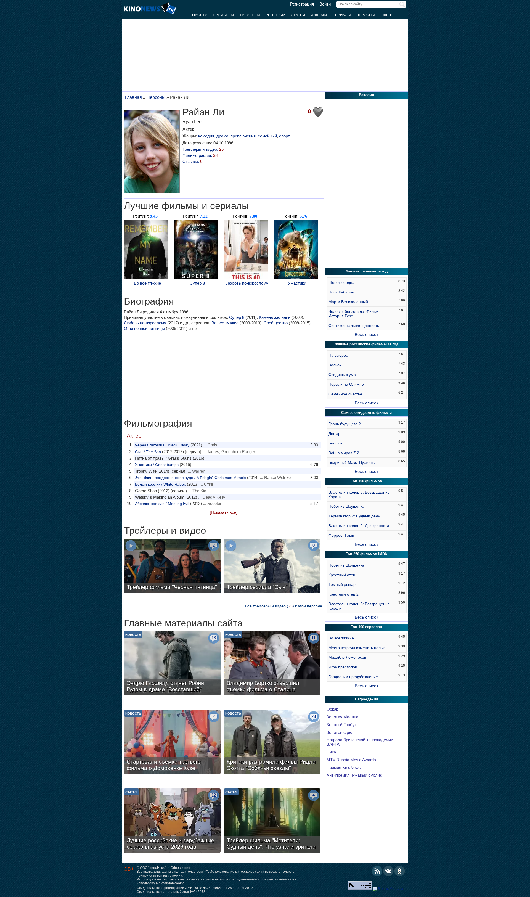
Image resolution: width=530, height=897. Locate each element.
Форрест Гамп (341, 535)
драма (222, 136)
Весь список (366, 334)
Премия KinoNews (344, 767)
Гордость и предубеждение (353, 676)
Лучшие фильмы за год (367, 271)
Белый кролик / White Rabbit (160, 484)
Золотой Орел (340, 732)
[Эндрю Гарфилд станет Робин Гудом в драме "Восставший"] (172, 664)
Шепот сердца (341, 282)
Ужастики (297, 283)
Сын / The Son (148, 451)
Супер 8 (197, 283)
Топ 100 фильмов (366, 481)
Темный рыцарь (342, 584)
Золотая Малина (342, 717)
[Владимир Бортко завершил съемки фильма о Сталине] (272, 664)
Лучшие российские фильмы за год (366, 344)
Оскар (332, 709)
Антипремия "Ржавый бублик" (355, 775)
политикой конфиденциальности (238, 879)
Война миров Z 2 (343, 453)
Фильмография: (200, 155)
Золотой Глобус (342, 725)
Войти (325, 4)
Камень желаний (274, 317)
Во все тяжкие (147, 283)
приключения (243, 136)
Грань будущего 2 (344, 424)
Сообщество (276, 323)
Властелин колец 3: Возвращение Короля (359, 494)
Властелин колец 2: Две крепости (358, 525)
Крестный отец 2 (343, 594)
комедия (206, 136)
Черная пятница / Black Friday (162, 445)
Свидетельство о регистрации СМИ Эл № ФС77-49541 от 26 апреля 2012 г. (196, 888)
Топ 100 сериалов (366, 627)
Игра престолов (342, 667)
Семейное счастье (345, 394)
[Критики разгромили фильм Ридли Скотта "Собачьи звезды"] (272, 743)
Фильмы (319, 15)
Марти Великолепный (348, 302)
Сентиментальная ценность (353, 325)
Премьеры (223, 15)
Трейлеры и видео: (203, 149)
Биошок (335, 443)
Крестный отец (341, 575)
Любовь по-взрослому (247, 283)
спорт (284, 136)
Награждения (366, 699)
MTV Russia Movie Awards (351, 760)
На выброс (338, 355)
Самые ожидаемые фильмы (366, 413)
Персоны (365, 15)
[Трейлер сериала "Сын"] (272, 566)
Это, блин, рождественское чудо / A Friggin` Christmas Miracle (190, 477)
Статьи (298, 15)
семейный (267, 136)
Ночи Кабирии (341, 292)
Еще (385, 15)
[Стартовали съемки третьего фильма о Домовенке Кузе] (172, 743)
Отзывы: (192, 161)
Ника (331, 752)
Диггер (334, 433)
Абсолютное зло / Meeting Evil (162, 503)
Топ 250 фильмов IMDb (366, 554)
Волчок (334, 365)
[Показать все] (223, 512)
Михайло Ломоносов (347, 657)
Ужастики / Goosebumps (157, 464)
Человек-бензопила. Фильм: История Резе (354, 313)
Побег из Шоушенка (346, 506)
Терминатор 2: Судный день (354, 516)
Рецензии (275, 15)
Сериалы (342, 15)
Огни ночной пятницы (144, 328)
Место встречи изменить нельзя (357, 647)
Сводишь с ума (342, 374)
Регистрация (302, 4)
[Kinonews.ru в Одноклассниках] (399, 871)
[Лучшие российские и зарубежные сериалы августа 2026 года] (172, 821)
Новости (198, 15)
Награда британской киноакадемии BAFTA (360, 742)
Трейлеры (250, 15)
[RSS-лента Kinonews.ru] (377, 871)
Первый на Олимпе (346, 384)
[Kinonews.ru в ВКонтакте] (388, 871)
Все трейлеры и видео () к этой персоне (283, 606)
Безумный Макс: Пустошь (351, 462)
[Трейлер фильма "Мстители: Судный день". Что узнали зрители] (272, 821)
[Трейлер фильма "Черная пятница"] (172, 566)
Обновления (180, 868)
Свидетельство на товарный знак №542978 (171, 892)
